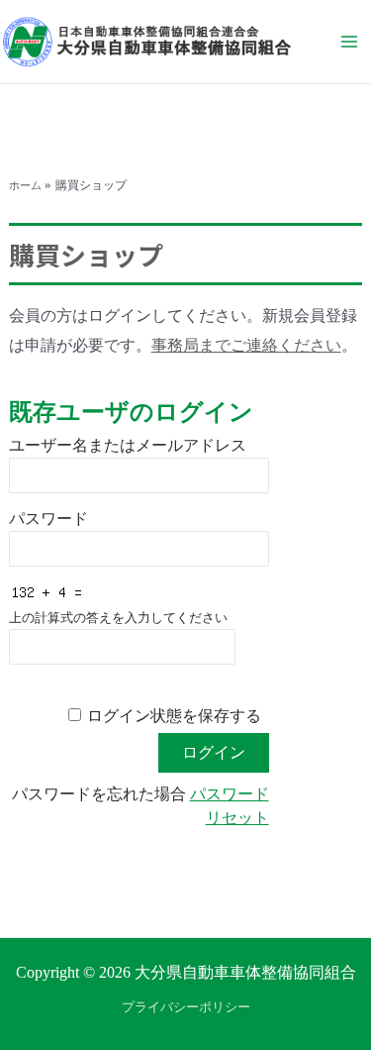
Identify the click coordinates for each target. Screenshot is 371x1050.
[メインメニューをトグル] (349, 41)
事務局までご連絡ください (246, 345)
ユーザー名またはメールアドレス (127, 445)
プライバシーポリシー (186, 1007)
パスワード (48, 518)
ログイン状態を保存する (174, 715)
